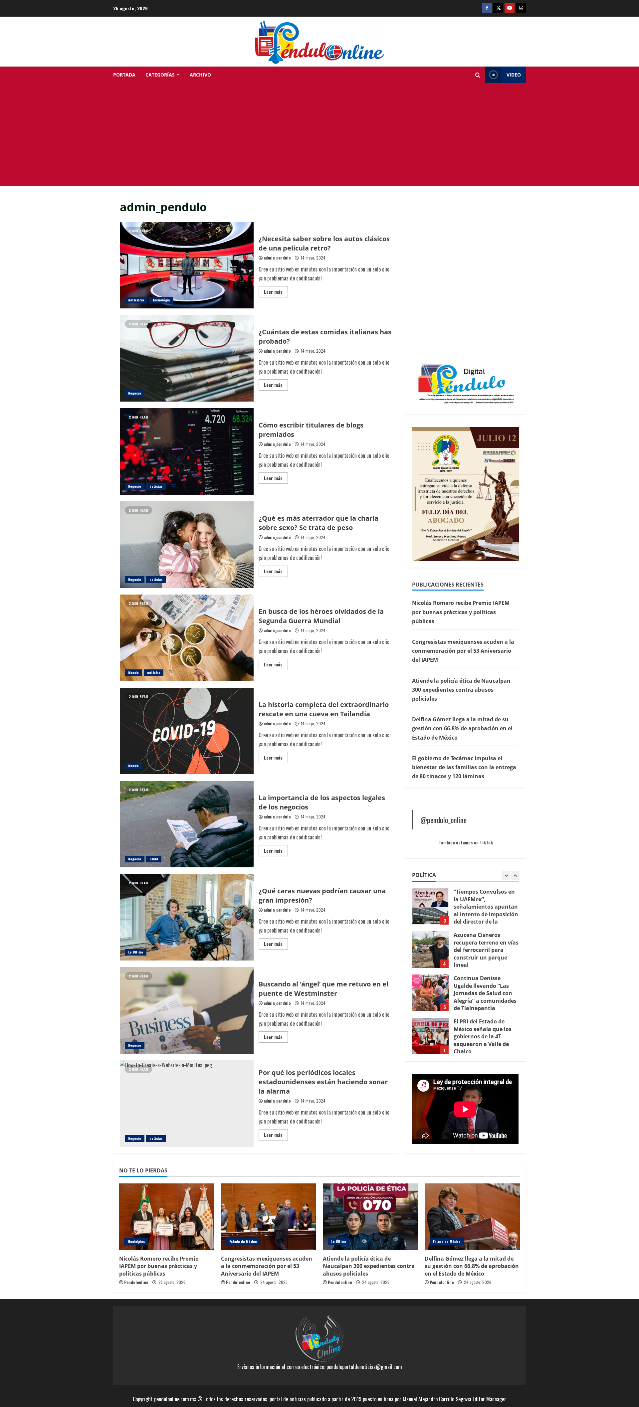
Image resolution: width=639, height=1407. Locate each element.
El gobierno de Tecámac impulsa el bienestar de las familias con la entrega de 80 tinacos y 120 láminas (464, 767)
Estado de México (243, 1241)
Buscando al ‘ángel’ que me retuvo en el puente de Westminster (187, 1010)
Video (514, 75)
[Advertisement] (319, 136)
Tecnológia (161, 299)
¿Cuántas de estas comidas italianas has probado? (187, 358)
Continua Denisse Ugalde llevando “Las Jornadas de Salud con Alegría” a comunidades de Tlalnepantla (430, 949)
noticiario (136, 299)
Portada (124, 75)
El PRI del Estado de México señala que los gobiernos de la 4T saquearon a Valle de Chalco (430, 992)
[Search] (477, 75)
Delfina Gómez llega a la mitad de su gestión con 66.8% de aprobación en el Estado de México (462, 728)
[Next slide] (515, 875)
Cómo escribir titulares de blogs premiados (187, 451)
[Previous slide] (506, 875)
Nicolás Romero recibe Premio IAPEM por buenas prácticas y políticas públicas (461, 611)
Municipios (136, 1241)
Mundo (133, 672)
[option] (466, 909)
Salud (153, 858)
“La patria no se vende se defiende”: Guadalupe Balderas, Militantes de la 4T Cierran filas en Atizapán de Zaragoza (430, 1036)
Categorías (160, 75)
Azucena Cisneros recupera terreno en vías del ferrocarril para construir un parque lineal (430, 906)
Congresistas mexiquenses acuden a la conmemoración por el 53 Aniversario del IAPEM (463, 650)
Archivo (200, 75)
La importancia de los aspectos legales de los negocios (187, 824)
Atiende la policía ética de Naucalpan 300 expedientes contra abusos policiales (461, 689)
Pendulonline (136, 1282)
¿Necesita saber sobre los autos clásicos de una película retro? (187, 265)
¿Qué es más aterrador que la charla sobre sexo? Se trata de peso (187, 544)
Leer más (276, 292)
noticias (155, 486)
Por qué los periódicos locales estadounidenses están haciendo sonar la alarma (187, 1103)
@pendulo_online (443, 819)
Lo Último (135, 952)
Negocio (134, 393)
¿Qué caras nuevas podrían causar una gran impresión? (187, 917)
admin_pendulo (277, 258)
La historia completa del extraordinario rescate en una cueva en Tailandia (187, 731)
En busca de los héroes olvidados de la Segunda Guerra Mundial (187, 638)
